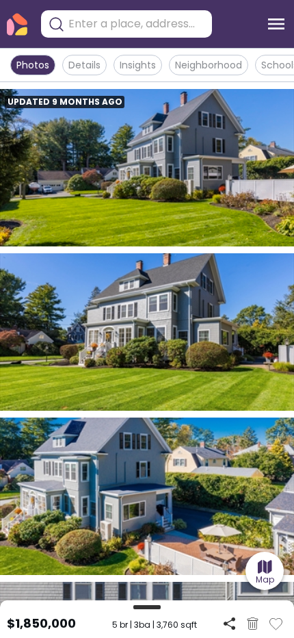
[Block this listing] (252, 623)
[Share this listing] (229, 623)
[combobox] (136, 24)
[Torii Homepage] (17, 24)
